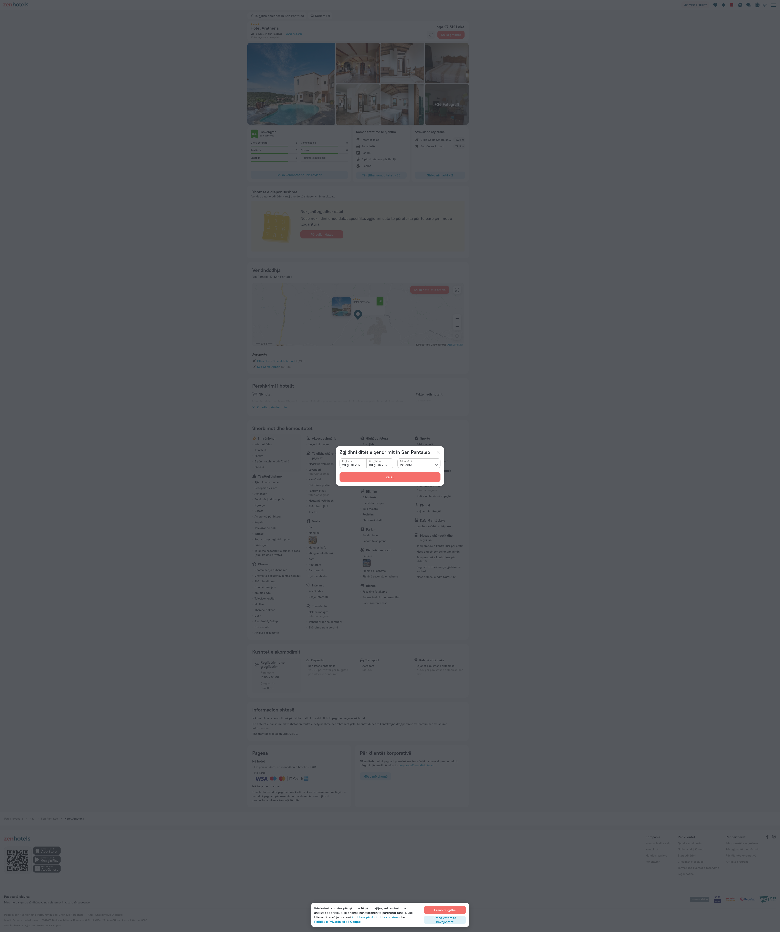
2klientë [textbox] (406, 465)
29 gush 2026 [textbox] (352, 465)
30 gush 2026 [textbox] (379, 465)
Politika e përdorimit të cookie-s (375, 917)
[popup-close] (438, 452)
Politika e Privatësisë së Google (337, 922)
